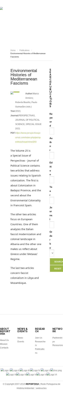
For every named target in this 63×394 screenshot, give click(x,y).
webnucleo (41, 388)
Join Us (38, 338)
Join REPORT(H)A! (41, 41)
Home (13, 50)
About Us (4, 340)
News (57, 31)
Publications (10, 31)
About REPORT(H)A (21, 20)
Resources (20, 41)
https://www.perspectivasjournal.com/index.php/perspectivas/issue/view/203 (28, 137)
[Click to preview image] (15, 93)
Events (45, 31)
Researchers (44, 20)
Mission (3, 344)
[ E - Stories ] (30, 31)
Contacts (4, 347)
